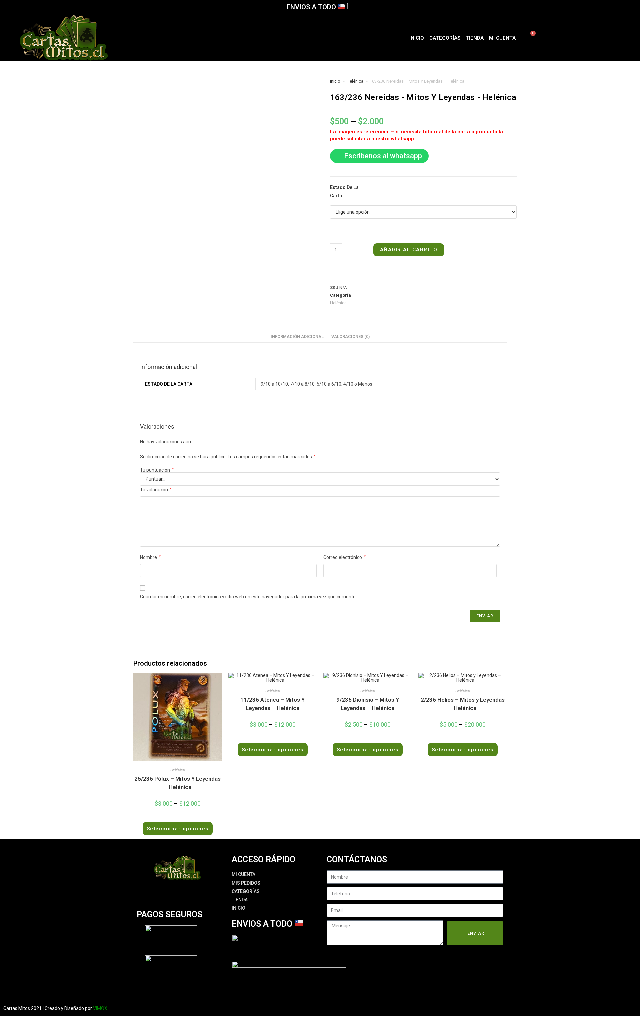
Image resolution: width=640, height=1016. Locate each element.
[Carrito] (529, 38)
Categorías (444, 38)
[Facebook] (575, 38)
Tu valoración (156, 489)
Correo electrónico (344, 557)
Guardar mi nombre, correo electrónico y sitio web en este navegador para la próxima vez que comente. (248, 596)
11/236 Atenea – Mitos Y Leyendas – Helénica (272, 704)
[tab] (297, 337)
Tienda (475, 38)
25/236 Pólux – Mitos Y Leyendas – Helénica (177, 783)
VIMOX (100, 1008)
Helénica (355, 81)
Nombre (150, 557)
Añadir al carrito (409, 250)
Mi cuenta (502, 38)
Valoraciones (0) (350, 336)
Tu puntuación (157, 470)
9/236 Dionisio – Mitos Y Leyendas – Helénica (367, 704)
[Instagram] (586, 38)
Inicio (416, 38)
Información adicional (297, 336)
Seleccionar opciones (178, 829)
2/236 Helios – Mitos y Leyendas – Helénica (463, 704)
